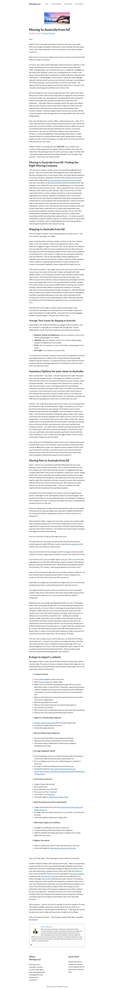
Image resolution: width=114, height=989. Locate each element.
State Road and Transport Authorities (63, 848)
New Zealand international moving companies (65, 180)
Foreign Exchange (77, 874)
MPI (59, 485)
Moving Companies (56, 4)
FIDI (72, 211)
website (75, 544)
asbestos (51, 794)
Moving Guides (68, 4)
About (46, 4)
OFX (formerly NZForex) (50, 876)
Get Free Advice (79, 4)
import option (44, 682)
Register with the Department (45, 723)
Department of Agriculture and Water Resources (56, 771)
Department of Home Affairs (59, 797)
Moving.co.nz (35, 4)
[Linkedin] (31, 945)
